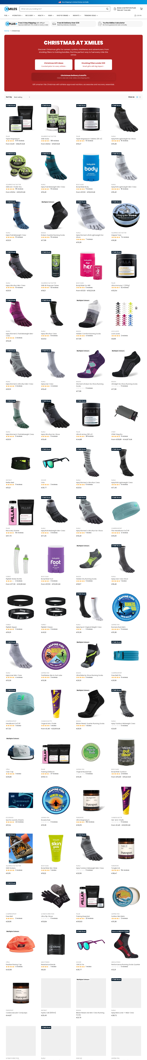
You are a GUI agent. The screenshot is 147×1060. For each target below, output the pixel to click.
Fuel (6, 15)
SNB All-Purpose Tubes (50, 285)
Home (6, 31)
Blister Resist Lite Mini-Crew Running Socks (90, 1014)
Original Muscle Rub (83, 772)
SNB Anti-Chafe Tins (14, 187)
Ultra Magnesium (83, 820)
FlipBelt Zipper (11, 627)
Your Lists (127, 10)
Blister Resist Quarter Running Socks (90, 723)
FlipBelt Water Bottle (14, 579)
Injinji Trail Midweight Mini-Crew (53, 187)
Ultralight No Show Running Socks (124, 384)
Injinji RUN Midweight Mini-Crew (53, 530)
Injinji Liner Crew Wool (119, 579)
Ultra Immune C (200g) (120, 285)
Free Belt (9, 916)
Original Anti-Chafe (48, 723)
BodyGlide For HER (83, 285)
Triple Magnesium (13, 139)
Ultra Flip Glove (47, 916)
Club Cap (9, 772)
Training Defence (47, 772)
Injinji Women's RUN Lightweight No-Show (90, 236)
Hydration (16, 15)
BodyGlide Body (82, 187)
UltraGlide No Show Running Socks (89, 675)
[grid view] (137, 97)
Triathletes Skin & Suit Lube (51, 675)
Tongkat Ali (115, 868)
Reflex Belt (10, 482)
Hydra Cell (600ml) (48, 1013)
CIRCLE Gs (80, 964)
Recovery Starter (12, 530)
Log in (138, 15)
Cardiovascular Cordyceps (16, 1013)
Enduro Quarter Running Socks (53, 235)
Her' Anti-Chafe (117, 820)
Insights (76, 15)
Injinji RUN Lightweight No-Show (123, 139)
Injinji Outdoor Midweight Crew (123, 723)
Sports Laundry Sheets (15, 820)
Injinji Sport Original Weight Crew (88, 627)
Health (41, 15)
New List (120, 10)
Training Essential (83, 916)
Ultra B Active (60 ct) (84, 434)
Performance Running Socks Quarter (125, 964)
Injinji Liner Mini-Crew (14, 675)
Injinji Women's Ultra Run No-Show (89, 530)
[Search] (107, 8)
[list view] (140, 97)
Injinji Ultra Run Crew (49, 333)
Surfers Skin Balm (118, 916)
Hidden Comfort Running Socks (88, 333)
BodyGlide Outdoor (119, 772)
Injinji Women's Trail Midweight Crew (20, 434)
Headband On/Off (13, 723)
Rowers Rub (45, 820)
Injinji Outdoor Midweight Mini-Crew (90, 868)
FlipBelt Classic (47, 627)
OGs (43, 482)
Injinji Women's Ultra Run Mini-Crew (19, 384)
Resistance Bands (48, 964)
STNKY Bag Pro (116, 434)
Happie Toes (116, 235)
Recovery (30, 15)
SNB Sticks (45, 139)
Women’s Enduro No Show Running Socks (89, 385)
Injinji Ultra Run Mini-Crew (15, 285)
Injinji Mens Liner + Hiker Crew (122, 1013)
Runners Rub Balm (118, 627)
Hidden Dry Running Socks (86, 579)
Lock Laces (115, 333)
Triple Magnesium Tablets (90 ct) (89, 139)
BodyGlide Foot (47, 579)
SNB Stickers (10, 868)
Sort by (9, 97)
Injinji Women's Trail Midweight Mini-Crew (19, 334)
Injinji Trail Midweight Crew (16, 235)
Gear (50, 15)
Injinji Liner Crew (47, 384)
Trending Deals (90, 15)
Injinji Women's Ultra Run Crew (88, 482)
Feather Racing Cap (14, 964)
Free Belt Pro (116, 675)
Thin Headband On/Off (120, 530)
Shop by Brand (63, 15)
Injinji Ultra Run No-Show (50, 434)
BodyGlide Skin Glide (49, 868)
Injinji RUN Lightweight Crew (122, 482)
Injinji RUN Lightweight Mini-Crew (123, 187)
